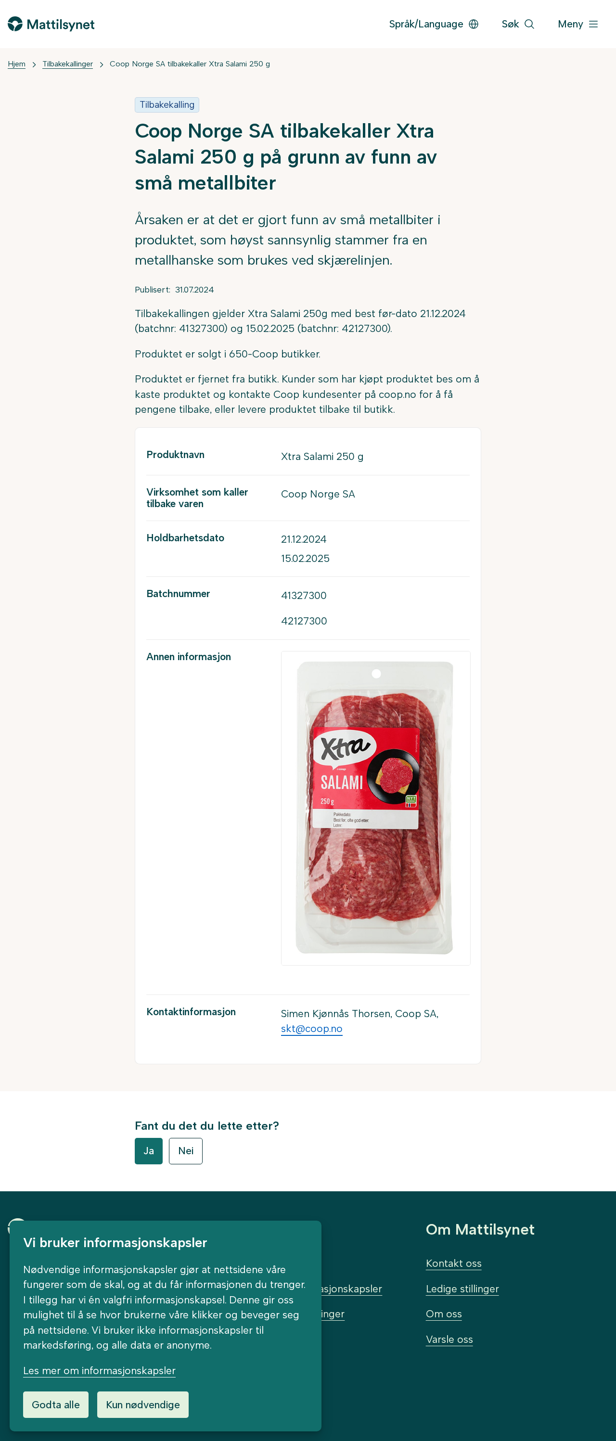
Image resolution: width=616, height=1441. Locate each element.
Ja (148, 1151)
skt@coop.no (312, 1028)
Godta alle (56, 1405)
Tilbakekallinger (67, 63)
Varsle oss (449, 1339)
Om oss (444, 1314)
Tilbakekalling (167, 104)
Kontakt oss (454, 1263)
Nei (185, 1151)
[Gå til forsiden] (51, 23)
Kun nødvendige (143, 1405)
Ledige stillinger (462, 1289)
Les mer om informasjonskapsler (99, 1370)
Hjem (17, 63)
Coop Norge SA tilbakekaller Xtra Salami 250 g (190, 63)
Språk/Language (426, 24)
